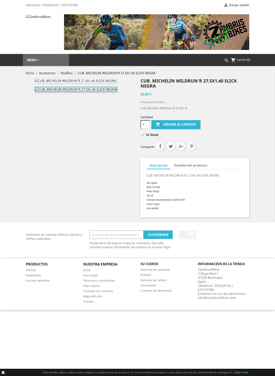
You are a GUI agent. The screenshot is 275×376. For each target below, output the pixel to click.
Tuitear (171, 146)
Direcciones (148, 285)
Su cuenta (149, 264)
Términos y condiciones (99, 280)
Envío (86, 270)
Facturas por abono (154, 280)
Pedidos (146, 275)
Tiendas (88, 301)
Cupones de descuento (156, 290)
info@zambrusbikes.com (217, 297)
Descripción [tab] (158, 165)
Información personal (155, 270)
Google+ (181, 146)
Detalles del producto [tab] (190, 165)
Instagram (192, 235)
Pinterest (192, 146)
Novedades (33, 275)
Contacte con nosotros (98, 291)
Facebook (183, 235)
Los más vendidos (38, 280)
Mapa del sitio (92, 296)
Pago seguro (91, 286)
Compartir (160, 146)
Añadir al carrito (176, 124)
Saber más (241, 372)
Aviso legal (90, 275)
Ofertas (31, 270)
